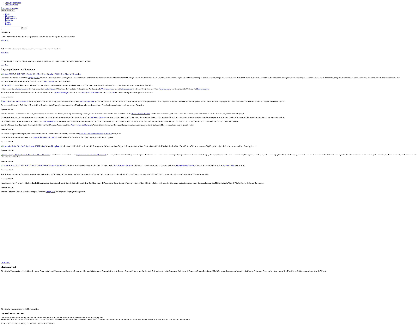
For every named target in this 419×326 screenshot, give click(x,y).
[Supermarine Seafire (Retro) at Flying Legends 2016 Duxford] (23, 146)
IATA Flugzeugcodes (125, 89)
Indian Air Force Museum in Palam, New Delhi (95, 134)
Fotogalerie (9, 20)
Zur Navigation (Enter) (13, 3)
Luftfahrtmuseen (11, 18)
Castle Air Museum (48, 121)
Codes (7, 22)
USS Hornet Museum (97, 117)
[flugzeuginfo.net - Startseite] (10, 8)
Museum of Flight (229, 165)
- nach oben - (5, 263)
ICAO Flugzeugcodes (106, 89)
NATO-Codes (110, 93)
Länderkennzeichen (21, 89)
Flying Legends (56, 146)
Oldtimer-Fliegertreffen (87, 101)
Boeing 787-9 (50, 192)
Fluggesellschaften (202, 89)
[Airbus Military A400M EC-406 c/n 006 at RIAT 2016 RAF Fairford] (25, 155)
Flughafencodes (164, 89)
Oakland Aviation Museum (140, 114)
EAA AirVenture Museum (123, 165)
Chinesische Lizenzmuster (90, 93)
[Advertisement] (66, 227)
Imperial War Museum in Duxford (45, 137)
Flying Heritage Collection (185, 165)
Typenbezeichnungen (61, 93)
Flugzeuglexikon (33, 78)
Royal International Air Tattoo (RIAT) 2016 (91, 155)
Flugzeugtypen (10, 16)
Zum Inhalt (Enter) (11, 5)
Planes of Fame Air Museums (81, 125)
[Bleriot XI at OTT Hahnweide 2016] (14, 101)
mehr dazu (4, 40)
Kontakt (8, 24)
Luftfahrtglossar (50, 89)
